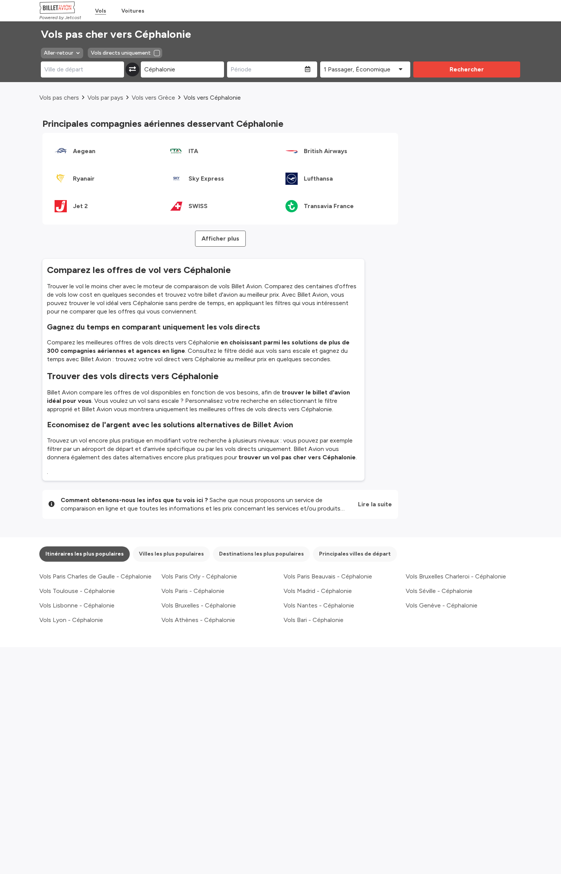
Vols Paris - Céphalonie (192, 591)
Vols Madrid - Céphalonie (318, 591)
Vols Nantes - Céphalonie (319, 605)
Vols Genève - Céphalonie (441, 605)
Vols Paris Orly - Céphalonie (199, 576)
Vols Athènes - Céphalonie (198, 620)
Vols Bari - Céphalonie (313, 620)
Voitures (132, 11)
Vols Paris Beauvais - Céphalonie (328, 576)
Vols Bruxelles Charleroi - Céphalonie (456, 576)
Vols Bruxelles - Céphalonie (198, 605)
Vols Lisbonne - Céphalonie (76, 605)
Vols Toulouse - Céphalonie (77, 591)
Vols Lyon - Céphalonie (71, 620)
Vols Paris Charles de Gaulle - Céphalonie (95, 576)
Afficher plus (220, 238)
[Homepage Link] (60, 8)
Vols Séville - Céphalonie (439, 591)
